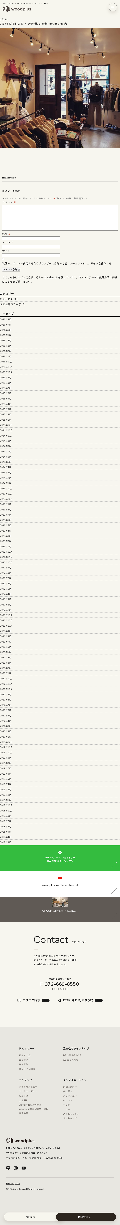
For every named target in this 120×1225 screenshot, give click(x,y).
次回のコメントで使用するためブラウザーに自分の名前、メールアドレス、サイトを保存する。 (58, 263)
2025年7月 (5, 387)
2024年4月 (5, 467)
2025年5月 (5, 398)
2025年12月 (6, 361)
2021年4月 (5, 657)
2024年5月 (5, 462)
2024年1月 (5, 483)
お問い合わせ (70, 1086)
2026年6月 (5, 329)
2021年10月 (6, 625)
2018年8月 (5, 815)
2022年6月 (5, 583)
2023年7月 (5, 514)
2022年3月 (5, 599)
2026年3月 (5, 345)
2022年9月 (5, 567)
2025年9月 (5, 377)
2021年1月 (5, 673)
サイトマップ (70, 1118)
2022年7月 (5, 578)
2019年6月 (5, 773)
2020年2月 (5, 731)
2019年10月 (6, 752)
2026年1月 (5, 356)
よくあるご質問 (71, 1113)
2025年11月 (6, 366)
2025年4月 (5, 403)
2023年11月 (6, 493)
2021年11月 (6, 620)
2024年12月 (6, 425)
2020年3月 (5, 726)
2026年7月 (5, 324)
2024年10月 (6, 435)
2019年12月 (6, 741)
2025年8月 (5, 382)
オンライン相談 (27, 1068)
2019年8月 (5, 763)
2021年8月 (5, 636)
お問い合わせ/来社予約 (78, 1000)
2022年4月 (5, 593)
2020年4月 (5, 720)
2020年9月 (5, 694)
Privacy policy (13, 1183)
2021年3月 (5, 662)
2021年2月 (5, 668)
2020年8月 (5, 699)
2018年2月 (5, 842)
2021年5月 (5, 652)
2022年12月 (6, 551)
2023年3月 (5, 535)
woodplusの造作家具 (30, 1104)
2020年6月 (5, 710)
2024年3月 (5, 472)
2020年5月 (5, 715)
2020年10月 (6, 689)
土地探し (23, 1100)
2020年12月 (6, 678)
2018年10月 (6, 810)
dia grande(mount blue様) (50, 23)
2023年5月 (5, 525)
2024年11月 (6, 430)
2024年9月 (5, 440)
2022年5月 (5, 588)
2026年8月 (5, 319)
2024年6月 (5, 456)
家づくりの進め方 (28, 1086)
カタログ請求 (31, 1000)
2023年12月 (6, 488)
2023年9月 (5, 504)
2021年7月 (5, 641)
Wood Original (71, 1059)
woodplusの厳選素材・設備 (33, 1108)
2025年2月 (5, 414)
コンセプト (24, 1059)
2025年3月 (5, 409)
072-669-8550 (62, 984)
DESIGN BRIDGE (72, 1055)
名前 (6, 234)
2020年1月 (5, 736)
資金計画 (23, 1095)
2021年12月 (6, 615)
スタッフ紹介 (70, 1095)
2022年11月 (6, 557)
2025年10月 (6, 372)
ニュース (67, 1109)
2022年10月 (6, 562)
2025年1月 (5, 419)
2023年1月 (5, 546)
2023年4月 (5, 530)
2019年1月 (5, 800)
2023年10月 (6, 498)
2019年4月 (5, 784)
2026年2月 (5, 351)
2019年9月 (5, 757)
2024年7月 (5, 451)
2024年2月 (5, 477)
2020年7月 (5, 704)
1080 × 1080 (26, 23)
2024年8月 (5, 446)
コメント (9, 202)
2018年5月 (5, 831)
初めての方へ (26, 1055)
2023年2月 (5, 541)
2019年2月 (5, 794)
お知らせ (5, 299)
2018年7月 (5, 821)
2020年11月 (6, 683)
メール (7, 242)
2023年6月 (5, 520)
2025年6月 (5, 393)
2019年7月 (5, 768)
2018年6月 (5, 826)
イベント (67, 1100)
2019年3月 (5, 789)
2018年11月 (6, 805)
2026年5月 (5, 335)
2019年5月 (5, 778)
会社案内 (67, 1091)
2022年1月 (5, 609)
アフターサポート (28, 1091)
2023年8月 (5, 509)
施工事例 (23, 1064)
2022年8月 (5, 572)
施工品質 (23, 1113)
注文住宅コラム (9, 304)
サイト (6, 251)
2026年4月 (5, 340)
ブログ (66, 1104)
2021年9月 (5, 631)
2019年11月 (6, 747)
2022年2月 (5, 604)
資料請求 (30, 1216)
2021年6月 (5, 646)
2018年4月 (5, 836)
